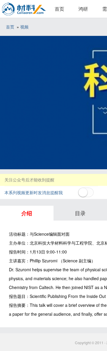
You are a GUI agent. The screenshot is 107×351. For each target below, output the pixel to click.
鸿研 (83, 8)
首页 (59, 8)
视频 (24, 27)
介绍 (26, 213)
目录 (80, 213)
